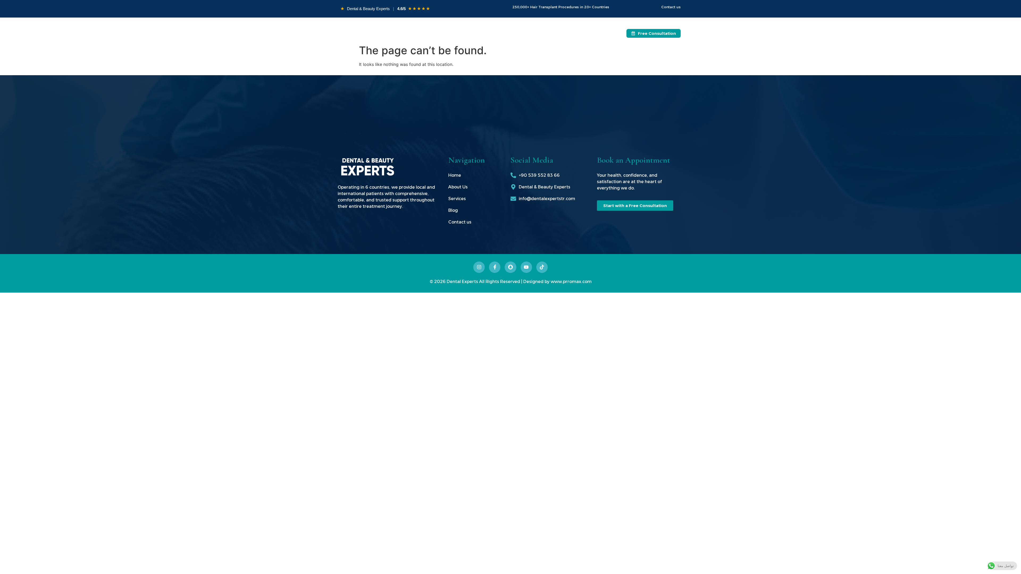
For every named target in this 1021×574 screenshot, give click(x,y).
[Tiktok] (542, 267)
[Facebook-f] (494, 267)
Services (498, 33)
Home (442, 33)
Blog (528, 33)
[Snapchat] (510, 267)
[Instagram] (479, 267)
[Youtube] (526, 267)
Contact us (556, 33)
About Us (468, 33)
